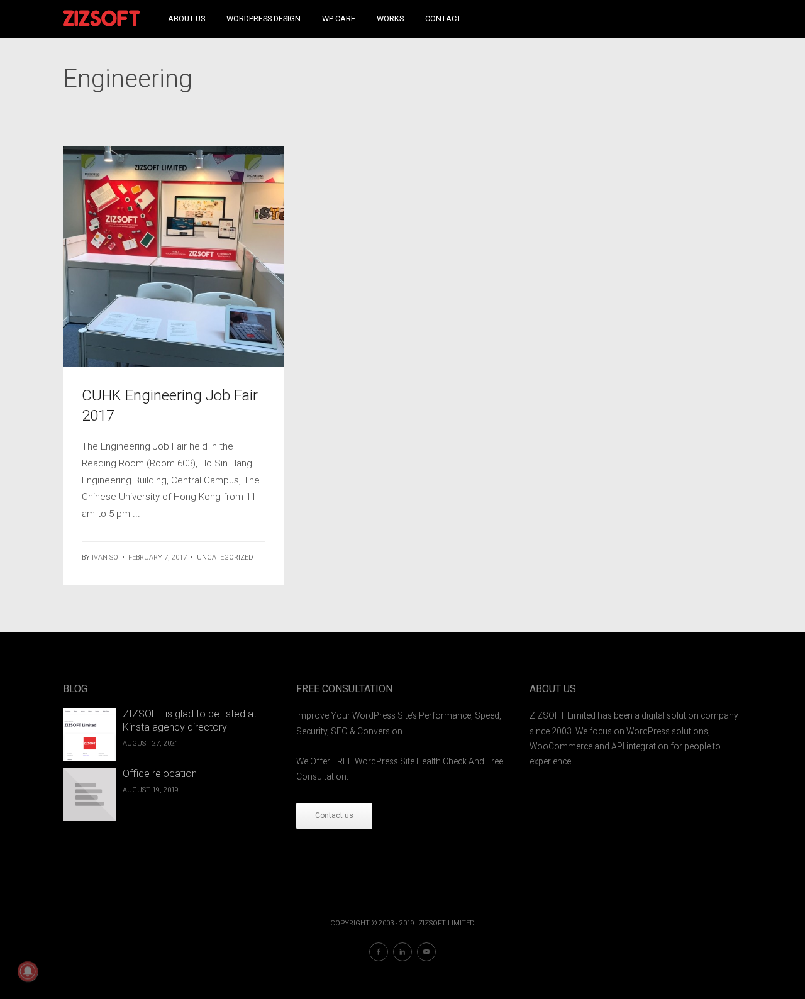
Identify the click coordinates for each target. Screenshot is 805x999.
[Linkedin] (402, 951)
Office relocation (160, 774)
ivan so (105, 557)
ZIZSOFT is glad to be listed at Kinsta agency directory (190, 720)
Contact (443, 18)
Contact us (334, 815)
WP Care (338, 18)
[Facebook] (379, 951)
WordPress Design (263, 18)
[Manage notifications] (28, 971)
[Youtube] (426, 951)
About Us (186, 18)
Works (390, 18)
